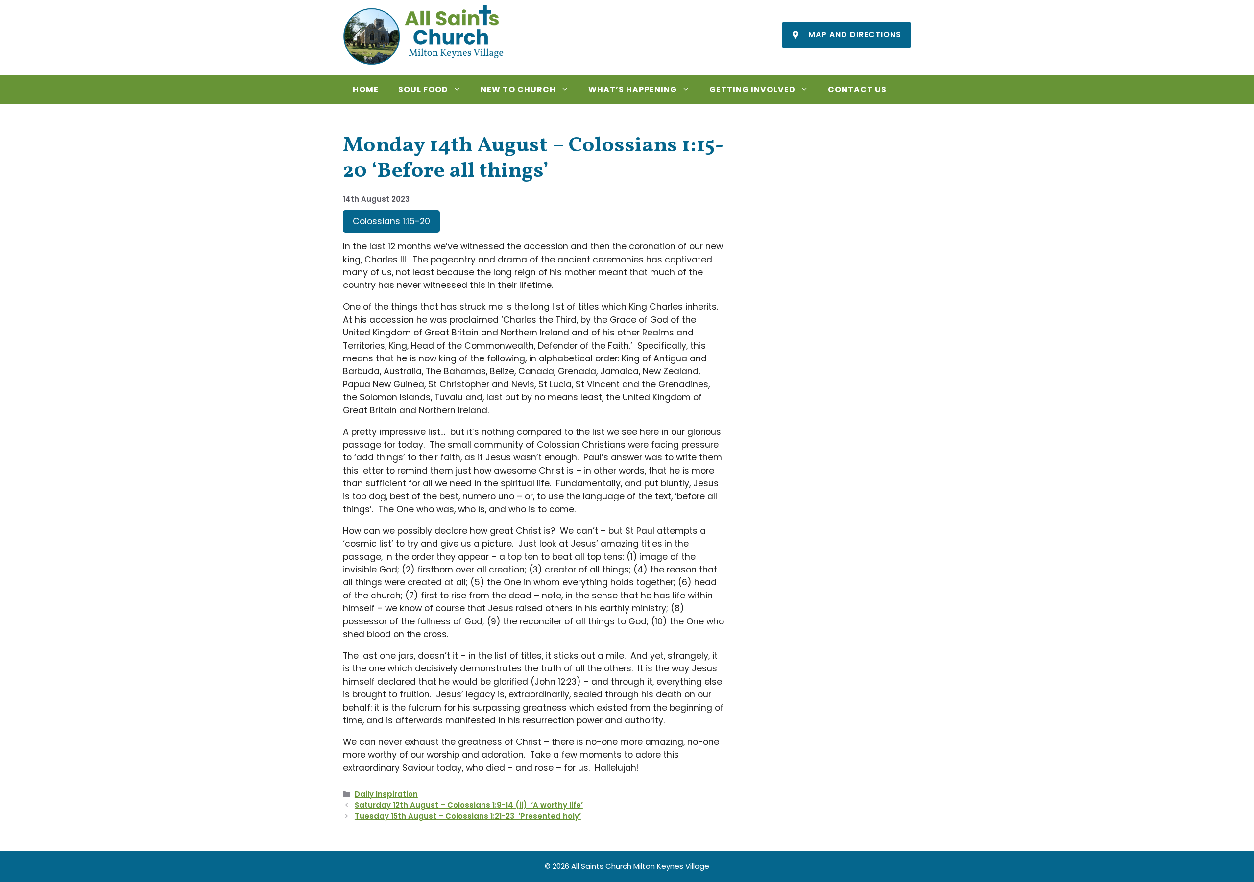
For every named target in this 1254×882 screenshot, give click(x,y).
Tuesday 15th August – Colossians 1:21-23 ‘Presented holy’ (468, 816)
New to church (518, 89)
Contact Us (857, 89)
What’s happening (632, 89)
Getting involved (752, 89)
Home (366, 89)
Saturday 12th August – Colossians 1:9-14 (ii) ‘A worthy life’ (469, 805)
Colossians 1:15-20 (391, 221)
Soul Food (423, 89)
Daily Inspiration (386, 794)
